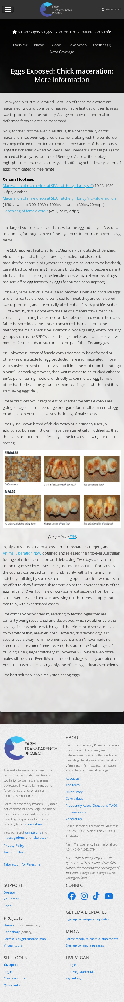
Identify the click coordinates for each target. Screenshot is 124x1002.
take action (40, 837)
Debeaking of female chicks (25, 210)
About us (72, 778)
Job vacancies (76, 812)
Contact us (74, 818)
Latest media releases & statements (92, 939)
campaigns (33, 832)
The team (73, 785)
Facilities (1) (102, 44)
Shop (8, 906)
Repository (18, 932)
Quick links (12, 985)
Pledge (71, 964)
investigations (14, 837)
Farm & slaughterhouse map (25, 939)
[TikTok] (96, 896)
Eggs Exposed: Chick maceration (61, 71)
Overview (20, 44)
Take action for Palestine (22, 864)
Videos (56, 44)
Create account (15, 978)
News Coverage (62, 51)
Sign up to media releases (85, 945)
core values (33, 824)
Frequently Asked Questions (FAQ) (91, 805)
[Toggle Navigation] (8, 9)
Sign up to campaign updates (87, 919)
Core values (74, 798)
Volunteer (11, 899)
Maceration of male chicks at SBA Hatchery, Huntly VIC (48, 185)
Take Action (77, 44)
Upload (14, 964)
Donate (9, 892)
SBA (72, 536)
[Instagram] (84, 896)
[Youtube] (108, 896)
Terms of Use (13, 852)
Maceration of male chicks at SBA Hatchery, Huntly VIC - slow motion (59, 198)
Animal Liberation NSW (22, 553)
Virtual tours (13, 945)
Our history (74, 792)
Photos (39, 44)
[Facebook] (72, 896)
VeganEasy (74, 978)
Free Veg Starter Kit (80, 971)
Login (8, 971)
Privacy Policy (14, 845)
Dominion (22, 925)
